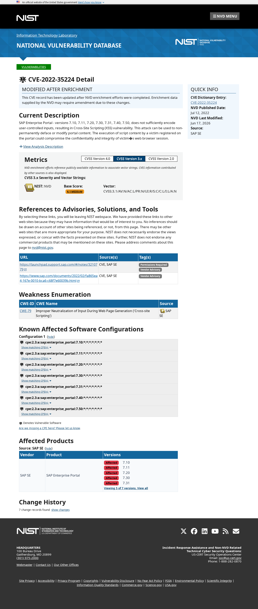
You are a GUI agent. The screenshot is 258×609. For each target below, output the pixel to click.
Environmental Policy (189, 581)
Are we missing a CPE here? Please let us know (49, 428)
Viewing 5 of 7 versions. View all (126, 488)
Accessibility (46, 581)
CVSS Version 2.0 (161, 158)
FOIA (168, 581)
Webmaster (24, 565)
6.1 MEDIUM (74, 191)
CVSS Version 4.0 (97, 158)
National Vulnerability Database (69, 45)
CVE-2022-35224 (204, 102)
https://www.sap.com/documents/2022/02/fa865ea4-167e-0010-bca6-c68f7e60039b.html (59, 278)
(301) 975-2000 (27, 558)
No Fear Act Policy (149, 581)
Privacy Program (69, 581)
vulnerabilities (34, 67)
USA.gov (170, 585)
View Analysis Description (43, 146)
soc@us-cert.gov (230, 558)
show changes (60, 510)
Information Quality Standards (98, 585)
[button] (224, 16)
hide (51, 337)
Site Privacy (27, 581)
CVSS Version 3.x (129, 158)
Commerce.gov (132, 585)
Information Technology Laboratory (47, 35)
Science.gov (154, 585)
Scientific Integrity (219, 581)
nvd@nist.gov (42, 247)
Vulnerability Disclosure (118, 581)
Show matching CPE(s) (35, 347)
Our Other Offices (66, 565)
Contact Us (43, 565)
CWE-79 (25, 311)
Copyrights (90, 581)
